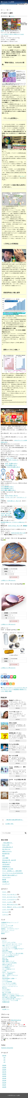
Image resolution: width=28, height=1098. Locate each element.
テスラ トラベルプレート (9, 899)
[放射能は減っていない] (4, 736)
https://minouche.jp (16, 1020)
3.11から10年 (5, 845)
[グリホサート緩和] (8, 676)
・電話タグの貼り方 (6, 964)
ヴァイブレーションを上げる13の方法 (12, 873)
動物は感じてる (6, 862)
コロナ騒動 (5, 858)
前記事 (2, 30)
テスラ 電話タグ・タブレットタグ (11, 907)
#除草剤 (21, 689)
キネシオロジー (5, 932)
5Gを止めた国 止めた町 (9, 860)
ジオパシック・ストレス (7, 930)
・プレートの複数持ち (7, 973)
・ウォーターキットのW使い (9, 983)
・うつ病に (4, 970)
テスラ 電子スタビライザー (10, 904)
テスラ (12, 16)
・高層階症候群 (5, 1002)
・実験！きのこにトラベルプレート (10, 945)
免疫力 (7, 691)
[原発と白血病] (4, 726)
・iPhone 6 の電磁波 (6, 952)
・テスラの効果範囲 (6, 981)
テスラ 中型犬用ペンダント (7, 488)
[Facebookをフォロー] (5, 684)
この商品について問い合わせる (8, 580)
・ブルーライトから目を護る (9, 962)
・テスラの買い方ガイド (7, 966)
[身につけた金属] (4, 758)
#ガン (3, 687)
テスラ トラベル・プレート (11, 495)
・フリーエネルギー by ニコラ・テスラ (11, 944)
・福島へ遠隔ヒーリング (7, 961)
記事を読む (18, 708)
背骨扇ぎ (25, 525)
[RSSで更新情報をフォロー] (13, 684)
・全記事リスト (5, 1009)
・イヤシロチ (4, 980)
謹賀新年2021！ (6, 866)
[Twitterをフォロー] (2, 684)
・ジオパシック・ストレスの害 (9, 1000)
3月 (4, 1057)
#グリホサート (10, 687)
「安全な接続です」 (7, 842)
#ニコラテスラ (18, 687)
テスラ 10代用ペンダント (11, 465)
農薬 (10, 691)
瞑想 (3, 855)
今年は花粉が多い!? (7, 847)
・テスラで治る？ (6, 989)
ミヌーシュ (5, 914)
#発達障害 (16, 689)
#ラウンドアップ (8, 689)
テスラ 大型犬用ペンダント (7, 486)
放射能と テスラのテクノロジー (10, 928)
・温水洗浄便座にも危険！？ (9, 978)
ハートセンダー (13, 792)
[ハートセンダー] (4, 795)
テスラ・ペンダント (12, 460)
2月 (4, 1060)
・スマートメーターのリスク (9, 984)
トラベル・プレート (9, 497)
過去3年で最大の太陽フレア (9, 875)
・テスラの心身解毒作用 (7, 956)
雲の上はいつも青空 (7, 2)
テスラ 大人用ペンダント (11, 463)
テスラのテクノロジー (7, 927)
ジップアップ (5, 884)
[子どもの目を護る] (4, 747)
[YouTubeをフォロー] (7, 684)
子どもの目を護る (14, 744)
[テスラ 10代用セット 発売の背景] (4, 770)
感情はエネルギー (7, 851)
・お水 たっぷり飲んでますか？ (10, 955)
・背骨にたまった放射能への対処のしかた (12, 995)
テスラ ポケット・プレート (13, 500)
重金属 (4, 879)
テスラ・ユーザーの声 (7, 925)
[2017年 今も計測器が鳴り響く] (4, 782)
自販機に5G (5, 881)
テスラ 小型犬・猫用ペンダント (8, 490)
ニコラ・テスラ (9, 458)
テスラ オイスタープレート (10, 897)
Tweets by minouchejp (7, 1047)
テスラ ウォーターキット (9, 894)
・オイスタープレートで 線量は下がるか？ (12, 948)
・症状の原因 (4, 959)
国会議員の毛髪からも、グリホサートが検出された (13, 522)
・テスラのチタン (6, 991)
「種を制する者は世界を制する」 (14, 819)
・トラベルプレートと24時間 (9, 947)
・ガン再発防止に (6, 967)
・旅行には (4, 958)
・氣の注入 (4, 988)
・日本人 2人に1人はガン (8, 972)
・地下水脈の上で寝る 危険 (8, 997)
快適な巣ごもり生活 (7, 868)
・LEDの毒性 (4, 950)
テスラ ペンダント (7, 902)
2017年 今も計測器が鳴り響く (17, 780)
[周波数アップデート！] (4, 703)
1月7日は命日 (6, 864)
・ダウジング (4, 977)
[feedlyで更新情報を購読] (10, 684)
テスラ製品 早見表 (14, 803)
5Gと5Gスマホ (6, 849)
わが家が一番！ (9, 823)
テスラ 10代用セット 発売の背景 (17, 767)
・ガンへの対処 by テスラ (8, 969)
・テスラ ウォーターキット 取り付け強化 (12, 953)
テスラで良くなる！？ (15, 711)
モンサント (22, 176)
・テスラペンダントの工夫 (8, 942)
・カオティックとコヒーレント (9, 986)
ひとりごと (5, 912)
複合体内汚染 (5, 853)
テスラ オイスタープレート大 (18, 532)
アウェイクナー (6, 877)
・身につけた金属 (6, 992)
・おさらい (4, 941)
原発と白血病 (13, 723)
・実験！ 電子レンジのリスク (9, 975)
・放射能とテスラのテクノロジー (10, 994)
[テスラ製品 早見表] (4, 806)
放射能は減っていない (15, 733)
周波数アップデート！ (15, 700)
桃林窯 (3, 933)
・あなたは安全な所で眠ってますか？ (11, 999)
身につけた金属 (13, 755)
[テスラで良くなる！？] (4, 715)
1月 (4, 1062)
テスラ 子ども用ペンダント (13, 467)
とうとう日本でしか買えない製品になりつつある (12, 34)
